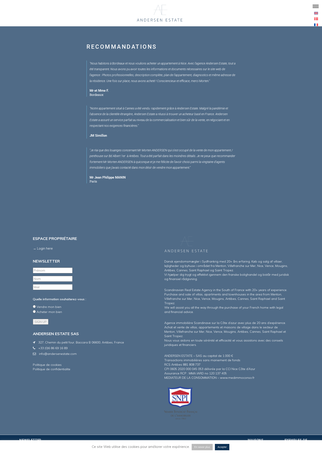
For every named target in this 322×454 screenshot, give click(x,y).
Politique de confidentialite (51, 369)
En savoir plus (202, 447)
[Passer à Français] (316, 24)
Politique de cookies (47, 365)
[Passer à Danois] (316, 18)
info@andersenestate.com (58, 354)
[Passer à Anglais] (316, 13)
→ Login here (43, 248)
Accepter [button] (222, 447)
